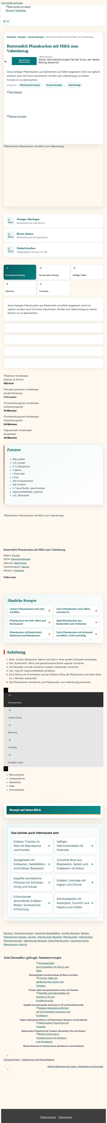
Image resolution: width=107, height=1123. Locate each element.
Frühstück (19, 570)
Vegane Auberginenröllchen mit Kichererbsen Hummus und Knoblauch (53, 1020)
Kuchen (32, 937)
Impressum (65, 1117)
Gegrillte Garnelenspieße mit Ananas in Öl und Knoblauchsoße (53, 1005)
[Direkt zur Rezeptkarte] (53, 102)
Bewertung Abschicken (24, 61)
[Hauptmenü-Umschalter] (6, 21)
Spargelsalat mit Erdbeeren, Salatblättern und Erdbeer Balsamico (30, 864)
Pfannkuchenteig (13, 940)
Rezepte (22, 37)
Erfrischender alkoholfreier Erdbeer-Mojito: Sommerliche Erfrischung (28, 903)
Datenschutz (48, 1117)
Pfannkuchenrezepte (30, 85)
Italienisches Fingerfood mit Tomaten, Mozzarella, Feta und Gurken (53, 1031)
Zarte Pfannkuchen (58, 940)
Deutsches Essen (23, 933)
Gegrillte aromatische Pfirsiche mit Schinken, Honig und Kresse (29, 882)
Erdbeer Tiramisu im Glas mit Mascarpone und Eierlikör (27, 846)
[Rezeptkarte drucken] (53, 127)
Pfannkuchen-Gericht (15, 944)
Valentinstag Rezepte (35, 940)
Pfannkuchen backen (15, 937)
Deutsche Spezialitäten (47, 933)
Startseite (11, 37)
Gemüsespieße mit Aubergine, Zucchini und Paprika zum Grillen (73, 903)
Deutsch (8, 933)
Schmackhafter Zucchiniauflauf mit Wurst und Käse (53, 975)
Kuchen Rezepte (36, 37)
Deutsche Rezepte (20, 559)
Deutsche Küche (79, 940)
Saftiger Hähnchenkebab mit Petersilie (70, 846)
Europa (16, 555)
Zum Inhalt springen (12, 3)
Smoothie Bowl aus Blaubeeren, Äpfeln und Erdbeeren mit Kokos (72, 864)
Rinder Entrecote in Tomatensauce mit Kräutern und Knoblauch (53, 1046)
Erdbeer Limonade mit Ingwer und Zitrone (71, 882)
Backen (25, 566)
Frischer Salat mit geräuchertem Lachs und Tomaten (53, 990)
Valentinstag (74, 85)
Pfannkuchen (70, 937)
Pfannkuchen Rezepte (50, 937)
